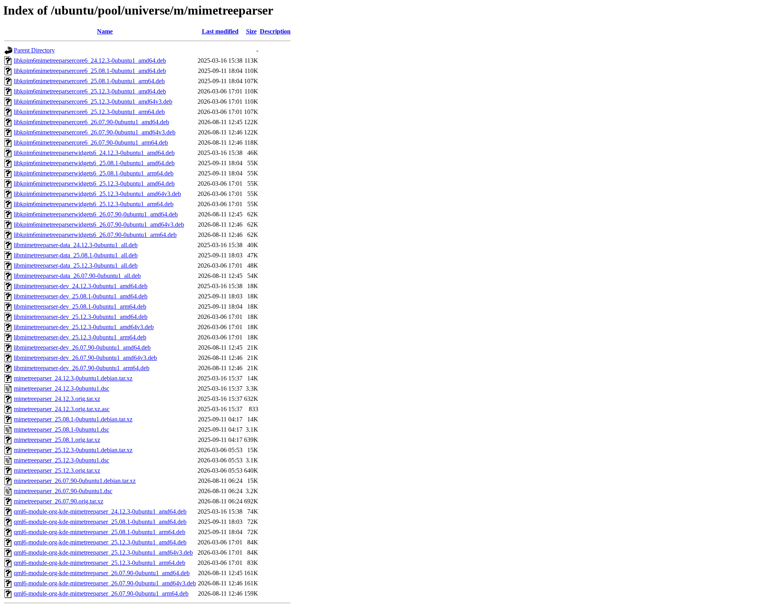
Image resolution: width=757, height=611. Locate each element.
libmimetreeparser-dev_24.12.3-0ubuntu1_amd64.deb (80, 286)
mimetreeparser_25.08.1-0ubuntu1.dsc (61, 429)
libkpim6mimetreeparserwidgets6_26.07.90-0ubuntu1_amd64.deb (96, 214)
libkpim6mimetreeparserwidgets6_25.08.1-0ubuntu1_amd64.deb (94, 163)
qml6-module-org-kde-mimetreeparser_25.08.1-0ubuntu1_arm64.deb (99, 532)
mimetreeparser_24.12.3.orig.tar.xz (57, 398)
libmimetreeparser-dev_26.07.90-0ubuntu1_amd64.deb (82, 347)
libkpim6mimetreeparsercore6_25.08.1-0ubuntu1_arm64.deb (89, 81)
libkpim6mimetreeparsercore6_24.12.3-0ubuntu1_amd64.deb (90, 60)
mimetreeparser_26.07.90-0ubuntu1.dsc (63, 491)
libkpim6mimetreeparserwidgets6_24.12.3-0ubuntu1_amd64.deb (94, 152)
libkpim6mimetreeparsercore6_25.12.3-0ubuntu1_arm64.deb (89, 111)
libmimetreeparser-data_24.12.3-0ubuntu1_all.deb (76, 245)
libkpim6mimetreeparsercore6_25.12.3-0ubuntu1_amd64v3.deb (93, 101)
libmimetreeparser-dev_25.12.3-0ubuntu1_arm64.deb (80, 337)
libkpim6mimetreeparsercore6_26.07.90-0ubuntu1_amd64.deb (91, 122)
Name (105, 31)
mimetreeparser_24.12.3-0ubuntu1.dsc (61, 388)
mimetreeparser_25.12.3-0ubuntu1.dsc (61, 460)
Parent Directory (34, 50)
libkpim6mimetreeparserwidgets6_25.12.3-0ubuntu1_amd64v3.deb (97, 193)
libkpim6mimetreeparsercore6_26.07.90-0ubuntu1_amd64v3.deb (94, 132)
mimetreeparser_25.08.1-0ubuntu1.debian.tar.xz (73, 419)
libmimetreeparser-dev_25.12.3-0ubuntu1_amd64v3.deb (84, 327)
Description (275, 31)
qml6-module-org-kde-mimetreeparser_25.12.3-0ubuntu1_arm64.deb (99, 562)
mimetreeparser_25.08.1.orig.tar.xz (57, 439)
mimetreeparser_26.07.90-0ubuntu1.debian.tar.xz (75, 480)
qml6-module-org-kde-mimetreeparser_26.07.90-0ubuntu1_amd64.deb (102, 573)
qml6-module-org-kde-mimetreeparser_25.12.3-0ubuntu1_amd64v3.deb (103, 552)
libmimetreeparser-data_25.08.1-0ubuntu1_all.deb (76, 255)
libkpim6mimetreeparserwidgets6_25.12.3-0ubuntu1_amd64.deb (94, 183)
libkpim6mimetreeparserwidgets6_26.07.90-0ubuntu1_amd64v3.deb (99, 224)
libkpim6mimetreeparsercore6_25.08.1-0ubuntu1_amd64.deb (90, 70)
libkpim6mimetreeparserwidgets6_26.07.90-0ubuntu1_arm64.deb (95, 234)
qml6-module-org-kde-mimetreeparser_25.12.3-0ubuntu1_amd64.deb (100, 542)
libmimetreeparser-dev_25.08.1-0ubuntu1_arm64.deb (80, 306)
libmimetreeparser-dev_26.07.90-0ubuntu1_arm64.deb (81, 368)
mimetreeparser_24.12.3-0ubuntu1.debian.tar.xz (73, 378)
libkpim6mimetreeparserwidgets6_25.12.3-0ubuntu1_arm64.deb (93, 204)
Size (251, 31)
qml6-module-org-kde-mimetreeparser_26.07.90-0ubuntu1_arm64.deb (101, 593)
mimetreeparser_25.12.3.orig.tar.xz (57, 470)
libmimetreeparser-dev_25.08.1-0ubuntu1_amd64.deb (80, 296)
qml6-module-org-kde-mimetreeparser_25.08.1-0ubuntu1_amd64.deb (100, 521)
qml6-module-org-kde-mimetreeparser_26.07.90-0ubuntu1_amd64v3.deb (105, 583)
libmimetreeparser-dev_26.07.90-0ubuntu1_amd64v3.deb (85, 357)
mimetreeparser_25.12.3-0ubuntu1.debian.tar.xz (73, 450)
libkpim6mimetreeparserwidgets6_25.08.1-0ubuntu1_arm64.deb (93, 173)
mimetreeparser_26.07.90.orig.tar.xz (58, 501)
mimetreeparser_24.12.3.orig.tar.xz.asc (62, 409)
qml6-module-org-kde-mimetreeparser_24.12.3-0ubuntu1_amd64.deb (100, 511)
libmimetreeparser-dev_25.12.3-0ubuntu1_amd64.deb (80, 316)
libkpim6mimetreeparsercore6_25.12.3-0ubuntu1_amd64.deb (90, 91)
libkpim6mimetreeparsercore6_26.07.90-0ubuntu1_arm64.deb (91, 142)
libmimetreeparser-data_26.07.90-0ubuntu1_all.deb (77, 275)
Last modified (220, 31)
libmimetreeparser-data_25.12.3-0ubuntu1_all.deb (76, 265)
